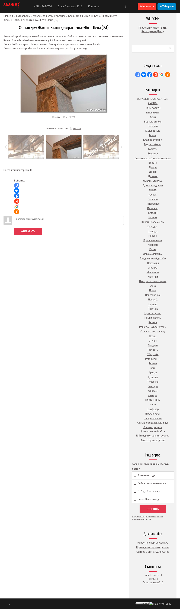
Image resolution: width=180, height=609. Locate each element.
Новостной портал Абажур (152, 542)
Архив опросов (154, 516)
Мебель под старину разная (49, 16)
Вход (161, 31)
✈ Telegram (167, 6)
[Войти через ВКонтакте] (16, 190)
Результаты (138, 516)
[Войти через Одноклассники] (16, 211)
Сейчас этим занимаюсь (152, 483)
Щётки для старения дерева (152, 547)
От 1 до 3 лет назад (149, 491)
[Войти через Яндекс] (16, 201)
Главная (8, 16)
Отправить (28, 231)
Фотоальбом (22, 16)
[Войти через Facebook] (16, 195)
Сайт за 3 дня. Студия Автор (152, 551)
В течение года (146, 475)
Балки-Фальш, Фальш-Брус (84, 16)
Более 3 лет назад (148, 499)
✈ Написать (147, 6)
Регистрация (149, 31)
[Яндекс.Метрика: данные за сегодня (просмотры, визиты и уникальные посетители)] (160, 604)
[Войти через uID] (16, 185)
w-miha (77, 128)
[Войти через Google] (16, 206)
